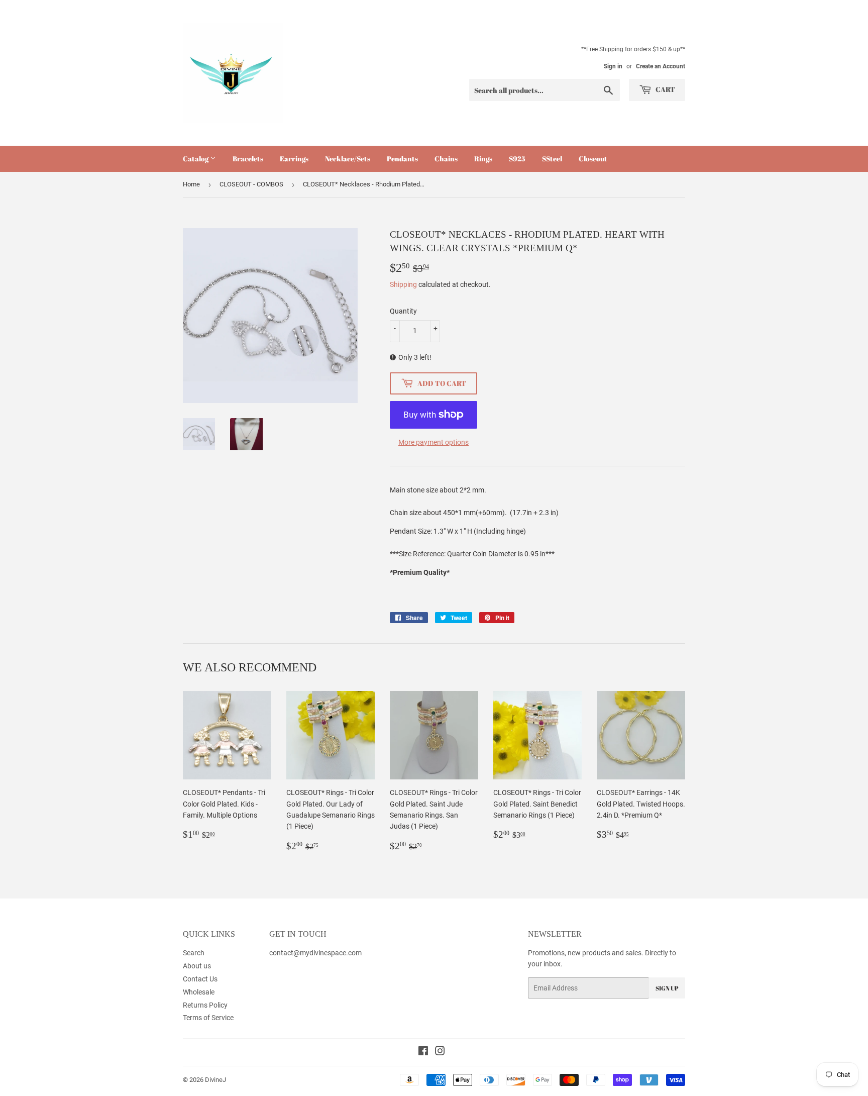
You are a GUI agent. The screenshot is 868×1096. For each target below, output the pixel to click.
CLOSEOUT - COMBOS (251, 184)
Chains (446, 158)
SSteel (552, 158)
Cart (664, 89)
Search (193, 953)
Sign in (613, 66)
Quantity (403, 311)
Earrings (294, 158)
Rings (483, 158)
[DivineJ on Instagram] (440, 1052)
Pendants (402, 158)
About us (197, 966)
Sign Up (667, 988)
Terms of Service (208, 1018)
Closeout (593, 158)
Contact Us (200, 979)
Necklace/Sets (347, 158)
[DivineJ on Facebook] (423, 1052)
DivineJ (215, 1079)
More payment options (433, 442)
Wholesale (198, 992)
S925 (517, 158)
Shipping (403, 284)
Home (191, 184)
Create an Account (660, 66)
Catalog (196, 158)
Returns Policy (205, 1005)
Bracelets (248, 158)
